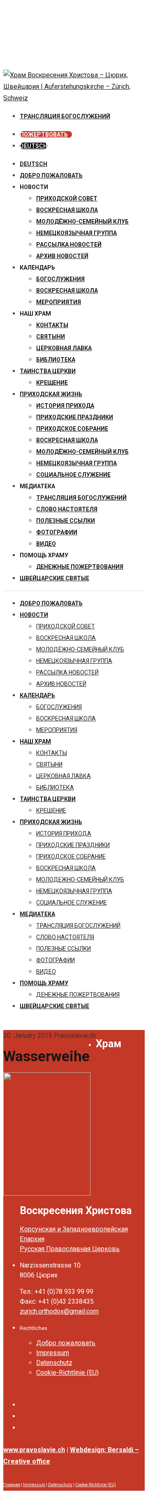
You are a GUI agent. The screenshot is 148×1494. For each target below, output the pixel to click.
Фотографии (56, 532)
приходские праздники (74, 417)
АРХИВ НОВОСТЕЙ (62, 256)
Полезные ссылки (65, 520)
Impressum (52, 1353)
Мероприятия (58, 302)
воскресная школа (67, 210)
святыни (50, 336)
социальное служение (73, 474)
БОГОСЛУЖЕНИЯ (60, 279)
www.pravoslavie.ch (34, 1450)
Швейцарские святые (54, 578)
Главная (11, 1484)
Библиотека (55, 359)
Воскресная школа (67, 290)
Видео (46, 543)
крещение (52, 382)
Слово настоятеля (66, 509)
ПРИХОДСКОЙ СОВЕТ (66, 198)
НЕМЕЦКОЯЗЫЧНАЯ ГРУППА (76, 233)
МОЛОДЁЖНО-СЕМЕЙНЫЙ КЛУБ (82, 221)
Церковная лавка (64, 348)
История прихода (65, 405)
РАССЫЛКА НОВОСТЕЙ (69, 244)
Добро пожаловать (51, 175)
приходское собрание (72, 428)
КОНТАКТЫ (52, 325)
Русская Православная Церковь (70, 1249)
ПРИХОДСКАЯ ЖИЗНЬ (51, 394)
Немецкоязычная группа (76, 463)
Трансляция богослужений (81, 497)
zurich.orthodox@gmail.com (59, 1311)
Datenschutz (54, 1363)
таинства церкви (48, 371)
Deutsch (33, 164)
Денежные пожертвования (79, 566)
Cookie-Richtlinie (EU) (67, 1372)
